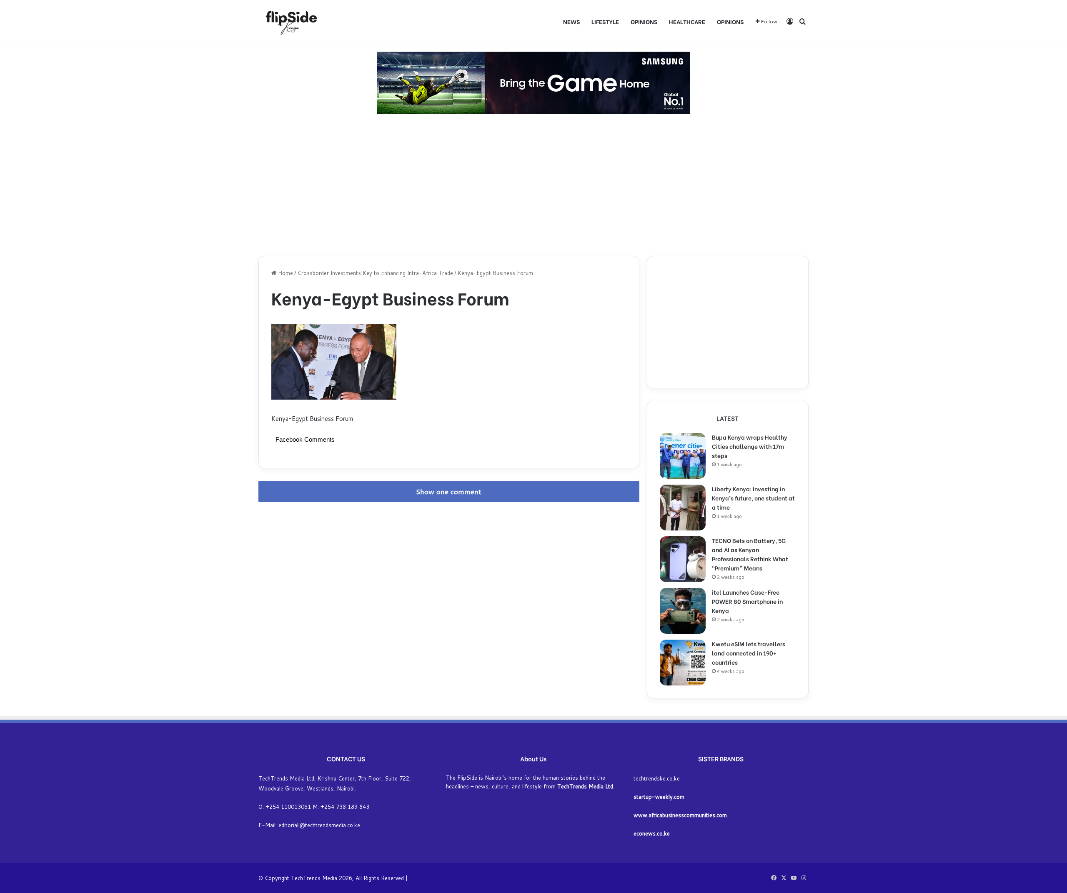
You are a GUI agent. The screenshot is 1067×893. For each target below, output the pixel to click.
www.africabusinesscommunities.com (680, 815)
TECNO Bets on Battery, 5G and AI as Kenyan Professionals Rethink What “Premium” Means (750, 554)
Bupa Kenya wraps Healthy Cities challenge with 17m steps (749, 446)
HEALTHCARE (687, 21)
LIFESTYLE (605, 21)
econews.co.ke (652, 833)
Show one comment (448, 491)
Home (284, 273)
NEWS (571, 21)
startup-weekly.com (659, 796)
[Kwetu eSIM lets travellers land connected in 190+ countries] (683, 662)
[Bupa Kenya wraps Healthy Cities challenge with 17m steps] (683, 456)
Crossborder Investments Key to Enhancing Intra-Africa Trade (375, 273)
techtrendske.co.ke (657, 778)
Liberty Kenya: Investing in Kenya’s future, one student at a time (753, 497)
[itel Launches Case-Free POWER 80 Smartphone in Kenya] (683, 611)
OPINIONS (644, 21)
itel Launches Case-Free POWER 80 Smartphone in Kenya (747, 601)
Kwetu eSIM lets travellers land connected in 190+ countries (748, 652)
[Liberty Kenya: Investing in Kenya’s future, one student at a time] (683, 507)
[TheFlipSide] (289, 21)
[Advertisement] (533, 185)
